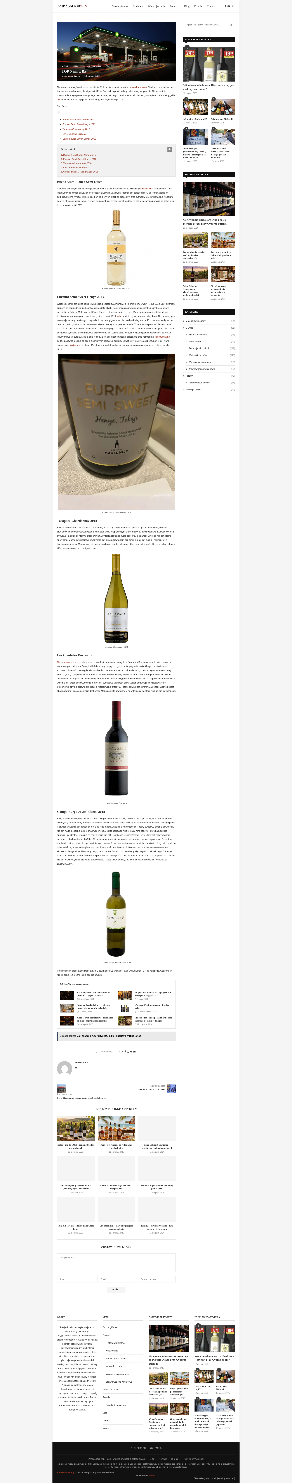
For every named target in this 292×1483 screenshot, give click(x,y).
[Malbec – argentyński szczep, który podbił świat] (157, 1168)
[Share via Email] (134, 1051)
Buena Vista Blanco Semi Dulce (78, 119)
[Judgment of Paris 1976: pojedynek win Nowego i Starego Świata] (125, 995)
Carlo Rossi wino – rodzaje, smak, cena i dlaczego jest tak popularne (220, 153)
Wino (119, 316)
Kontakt (211, 6)
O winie (137, 6)
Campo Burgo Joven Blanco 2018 (79, 138)
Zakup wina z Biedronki (222, 119)
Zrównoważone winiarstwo (212, 369)
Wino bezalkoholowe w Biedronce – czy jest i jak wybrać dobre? (209, 87)
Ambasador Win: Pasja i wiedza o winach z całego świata (117, 1459)
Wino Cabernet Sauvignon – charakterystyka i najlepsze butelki (191, 290)
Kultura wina (212, 341)
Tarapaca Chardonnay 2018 (76, 129)
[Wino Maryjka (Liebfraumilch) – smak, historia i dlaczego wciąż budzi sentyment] (195, 137)
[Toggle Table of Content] (59, 113)
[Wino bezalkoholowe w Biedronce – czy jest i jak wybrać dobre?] (209, 64)
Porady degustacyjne (212, 382)
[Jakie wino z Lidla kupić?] (195, 107)
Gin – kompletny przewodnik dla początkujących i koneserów (218, 290)
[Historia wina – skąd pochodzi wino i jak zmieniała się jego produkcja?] (125, 1020)
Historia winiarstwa (212, 334)
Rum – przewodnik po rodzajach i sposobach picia (221, 255)
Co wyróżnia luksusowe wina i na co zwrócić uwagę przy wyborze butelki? (205, 221)
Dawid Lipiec (74, 76)
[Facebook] (225, 6)
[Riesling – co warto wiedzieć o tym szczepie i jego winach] (157, 1209)
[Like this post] (122, 1051)
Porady (174, 6)
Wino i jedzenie (156, 6)
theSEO (152, 1475)
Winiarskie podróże (212, 355)
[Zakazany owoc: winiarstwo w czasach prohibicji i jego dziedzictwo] (67, 995)
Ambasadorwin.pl (66, 1472)
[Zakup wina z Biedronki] (223, 107)
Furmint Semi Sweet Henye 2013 (79, 124)
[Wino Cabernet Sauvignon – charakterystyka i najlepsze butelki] (157, 1128)
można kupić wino (138, 87)
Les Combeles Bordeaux (75, 134)
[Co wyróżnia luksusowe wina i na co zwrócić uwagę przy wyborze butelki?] (209, 199)
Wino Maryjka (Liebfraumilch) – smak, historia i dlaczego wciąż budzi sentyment (194, 153)
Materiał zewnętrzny (210, 321)
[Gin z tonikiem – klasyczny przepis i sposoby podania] (116, 1209)
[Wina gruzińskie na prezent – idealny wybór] (125, 1008)
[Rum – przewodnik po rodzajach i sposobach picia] (116, 1128)
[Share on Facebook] (125, 1051)
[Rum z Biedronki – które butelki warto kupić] (76, 1209)
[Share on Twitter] (128, 1051)
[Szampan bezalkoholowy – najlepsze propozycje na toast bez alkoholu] (67, 1008)
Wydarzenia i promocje (212, 362)
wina (59, 99)
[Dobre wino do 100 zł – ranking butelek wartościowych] (76, 1128)
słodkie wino (147, 188)
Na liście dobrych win (67, 662)
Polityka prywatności (193, 1459)
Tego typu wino (162, 336)
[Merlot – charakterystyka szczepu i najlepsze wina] (116, 1168)
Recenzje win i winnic (212, 348)
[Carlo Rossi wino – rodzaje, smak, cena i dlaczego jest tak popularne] (223, 137)
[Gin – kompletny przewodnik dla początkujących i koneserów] (76, 1168)
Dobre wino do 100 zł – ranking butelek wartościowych (193, 255)
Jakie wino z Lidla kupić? (195, 119)
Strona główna (120, 6)
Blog (186, 6)
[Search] (233, 6)
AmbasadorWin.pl (73, 1339)
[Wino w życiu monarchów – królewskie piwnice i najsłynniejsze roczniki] (67, 1020)
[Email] (229, 6)
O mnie (198, 6)
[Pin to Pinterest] (131, 1051)
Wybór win (75, 345)
